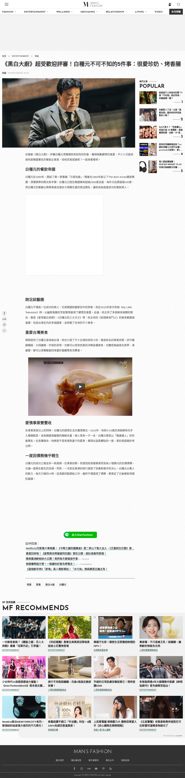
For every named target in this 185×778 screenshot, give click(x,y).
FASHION (7, 12)
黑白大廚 (50, 584)
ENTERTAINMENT (35, 12)
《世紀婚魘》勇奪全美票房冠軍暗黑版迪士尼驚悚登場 (69, 644)
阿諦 (4, 73)
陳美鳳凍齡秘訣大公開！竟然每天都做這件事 (52, 558)
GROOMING (88, 12)
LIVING (139, 12)
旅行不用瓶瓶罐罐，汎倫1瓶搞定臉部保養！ (69, 683)
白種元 (62, 584)
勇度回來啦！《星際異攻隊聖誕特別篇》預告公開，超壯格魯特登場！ (66, 553)
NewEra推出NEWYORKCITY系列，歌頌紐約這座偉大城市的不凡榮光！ (23, 723)
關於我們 (60, 760)
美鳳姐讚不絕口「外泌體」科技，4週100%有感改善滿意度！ (69, 723)
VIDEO (159, 12)
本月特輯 (176, 12)
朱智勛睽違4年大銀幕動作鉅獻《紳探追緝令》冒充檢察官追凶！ (161, 683)
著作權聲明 (93, 760)
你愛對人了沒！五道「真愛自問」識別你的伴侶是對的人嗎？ (170, 112)
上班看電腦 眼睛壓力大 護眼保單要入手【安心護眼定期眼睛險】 (115, 723)
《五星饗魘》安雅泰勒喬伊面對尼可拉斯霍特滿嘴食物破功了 (160, 723)
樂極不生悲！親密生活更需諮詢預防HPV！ (114, 644)
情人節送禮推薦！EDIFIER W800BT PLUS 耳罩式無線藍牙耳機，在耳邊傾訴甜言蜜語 (170, 164)
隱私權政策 (76, 760)
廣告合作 (110, 760)
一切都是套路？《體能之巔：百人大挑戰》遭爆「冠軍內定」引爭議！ (23, 644)
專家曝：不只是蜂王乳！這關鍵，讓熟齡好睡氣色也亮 (160, 644)
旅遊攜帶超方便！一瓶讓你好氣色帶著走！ (50, 564)
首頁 (4, 56)
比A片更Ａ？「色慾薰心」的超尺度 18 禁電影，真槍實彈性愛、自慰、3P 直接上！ (171, 130)
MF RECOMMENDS (35, 608)
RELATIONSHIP (115, 12)
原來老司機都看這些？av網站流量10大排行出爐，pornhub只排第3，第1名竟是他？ (170, 147)
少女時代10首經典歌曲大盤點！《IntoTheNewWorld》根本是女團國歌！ (23, 684)
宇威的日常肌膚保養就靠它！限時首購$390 (114, 683)
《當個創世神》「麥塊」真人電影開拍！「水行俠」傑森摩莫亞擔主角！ (67, 569)
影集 (38, 584)
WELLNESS (63, 12)
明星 (37, 56)
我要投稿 (125, 760)
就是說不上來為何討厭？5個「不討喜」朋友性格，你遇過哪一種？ (170, 95)
